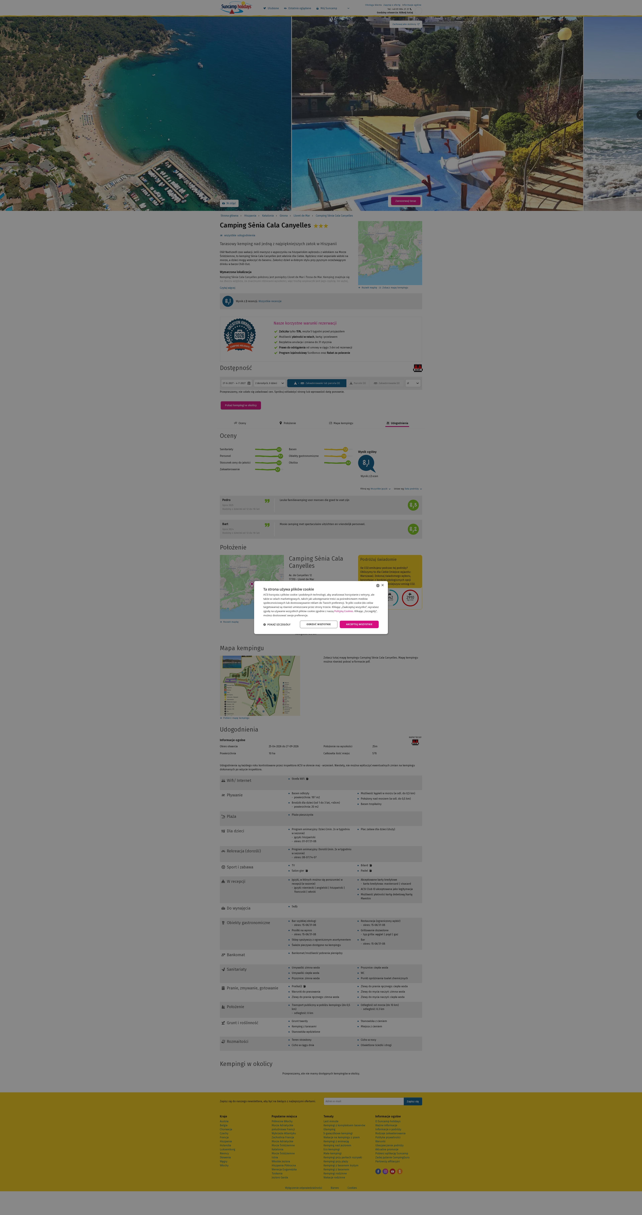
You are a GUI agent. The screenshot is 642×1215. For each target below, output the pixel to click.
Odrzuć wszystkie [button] (318, 624)
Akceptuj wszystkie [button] (359, 624)
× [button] (382, 585)
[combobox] (378, 585)
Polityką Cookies (343, 611)
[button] (276, 624)
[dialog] (321, 607)
